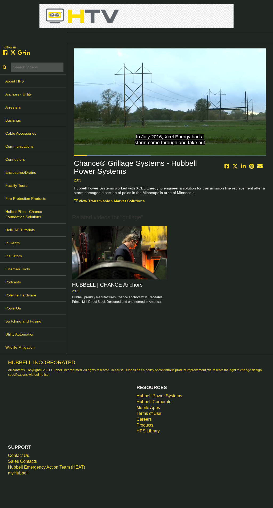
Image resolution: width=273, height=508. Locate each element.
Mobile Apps (148, 407)
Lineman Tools (17, 269)
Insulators (13, 256)
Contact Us (18, 455)
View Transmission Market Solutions (111, 201)
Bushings (13, 120)
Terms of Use (148, 413)
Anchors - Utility (18, 94)
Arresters (13, 107)
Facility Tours (16, 185)
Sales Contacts (22, 461)
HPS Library (148, 431)
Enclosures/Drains (20, 172)
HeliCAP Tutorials (20, 230)
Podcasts (13, 282)
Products (144, 425)
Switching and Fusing (23, 321)
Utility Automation (19, 334)
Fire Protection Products (25, 198)
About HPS (14, 81)
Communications (19, 146)
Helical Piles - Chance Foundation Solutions (23, 214)
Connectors (15, 159)
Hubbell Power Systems (159, 396)
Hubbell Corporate (153, 401)
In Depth (12, 243)
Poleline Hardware (20, 295)
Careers (144, 419)
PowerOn (13, 308)
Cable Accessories (20, 133)
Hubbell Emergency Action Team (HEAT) (46, 467)
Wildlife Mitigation (20, 347)
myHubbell (18, 473)
